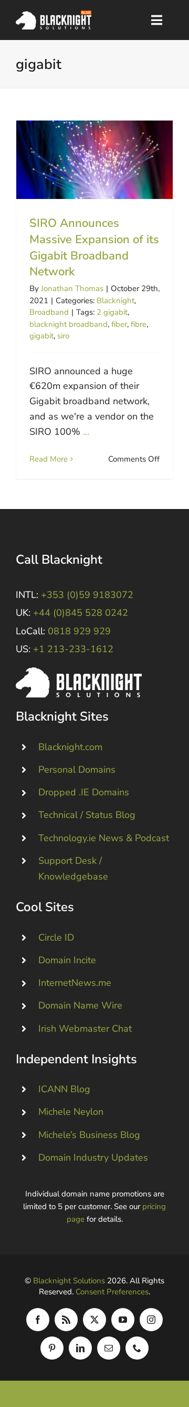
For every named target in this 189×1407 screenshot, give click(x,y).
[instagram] (151, 1319)
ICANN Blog (64, 1089)
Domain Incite (67, 960)
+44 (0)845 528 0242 (80, 612)
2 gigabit (112, 312)
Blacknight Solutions (69, 1280)
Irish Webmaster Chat (85, 1028)
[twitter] (94, 1319)
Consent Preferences (112, 1291)
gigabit (41, 336)
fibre (138, 324)
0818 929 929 (79, 631)
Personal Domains (77, 769)
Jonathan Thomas (72, 288)
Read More (48, 459)
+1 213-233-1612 (73, 649)
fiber (119, 324)
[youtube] (122, 1319)
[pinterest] (52, 1348)
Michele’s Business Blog (89, 1135)
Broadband (49, 312)
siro (63, 336)
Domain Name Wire (80, 1005)
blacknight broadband (68, 324)
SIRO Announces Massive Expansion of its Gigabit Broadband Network (94, 159)
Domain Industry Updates (93, 1157)
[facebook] (37, 1319)
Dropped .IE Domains (83, 792)
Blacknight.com (70, 747)
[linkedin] (80, 1348)
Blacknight (115, 300)
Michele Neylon (70, 1111)
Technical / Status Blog (86, 815)
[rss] (66, 1319)
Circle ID (56, 937)
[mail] (108, 1348)
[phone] (137, 1348)
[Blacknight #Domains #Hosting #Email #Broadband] (79, 672)
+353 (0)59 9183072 (87, 594)
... (86, 431)
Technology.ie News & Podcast (103, 838)
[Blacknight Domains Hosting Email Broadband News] (53, 15)
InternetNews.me (74, 982)
